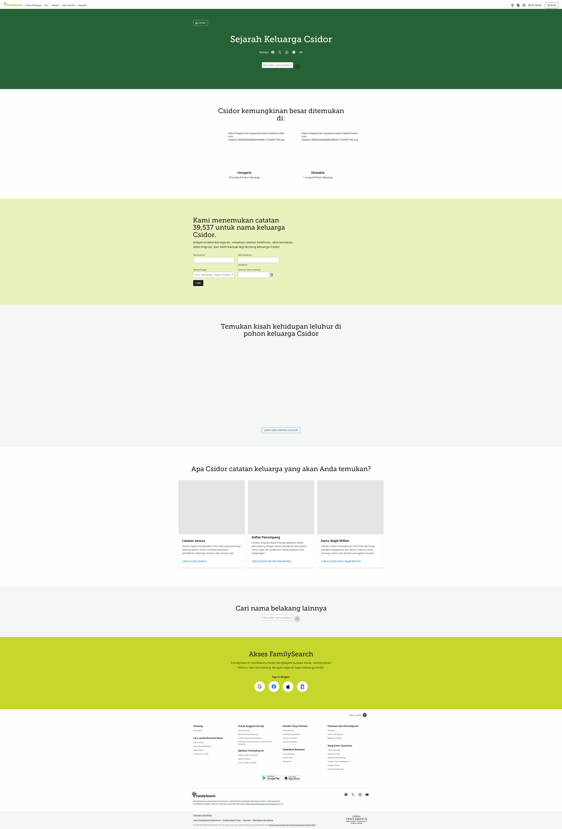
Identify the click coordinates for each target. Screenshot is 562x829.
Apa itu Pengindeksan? (202, 746)
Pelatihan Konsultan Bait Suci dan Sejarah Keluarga (255, 742)
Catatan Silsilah (334, 754)
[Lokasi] (512, 5)
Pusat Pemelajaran (335, 734)
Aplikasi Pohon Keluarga (248, 755)
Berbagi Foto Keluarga (337, 757)
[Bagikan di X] (280, 52)
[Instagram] (360, 795)
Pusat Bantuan (289, 754)
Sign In (551, 5)
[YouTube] (367, 795)
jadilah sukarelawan (268, 804)
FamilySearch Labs (200, 754)
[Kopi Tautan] (301, 52)
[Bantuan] (524, 5)
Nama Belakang (245, 255)
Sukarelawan (198, 750)
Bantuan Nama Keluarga (248, 734)
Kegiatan (82, 5)
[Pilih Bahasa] (518, 5)
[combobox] (213, 274)
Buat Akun (534, 5)
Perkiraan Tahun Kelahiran (249, 270)
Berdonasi (251, 804)
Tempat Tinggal (200, 270)
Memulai (331, 730)
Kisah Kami (197, 730)
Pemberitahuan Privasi (231, 820)
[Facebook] (274, 686)
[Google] (259, 686)
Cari (46, 5)
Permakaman (288, 730)
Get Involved (68, 5)
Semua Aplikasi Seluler (247, 762)
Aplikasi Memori (244, 759)
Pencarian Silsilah (290, 742)
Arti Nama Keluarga (336, 769)
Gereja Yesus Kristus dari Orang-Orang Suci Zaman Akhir (292, 825)
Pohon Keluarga (33, 5)
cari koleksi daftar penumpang (271, 561)
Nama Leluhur (199, 255)
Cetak (202, 23)
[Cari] (297, 66)
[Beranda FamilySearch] (13, 4)
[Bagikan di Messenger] (294, 52)
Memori (55, 5)
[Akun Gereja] (302, 686)
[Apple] (288, 686)
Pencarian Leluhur (290, 738)
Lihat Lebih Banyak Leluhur (281, 430)
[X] (353, 795)
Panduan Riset (333, 765)
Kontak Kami (288, 757)
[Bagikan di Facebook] (273, 52)
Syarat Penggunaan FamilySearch (207, 820)
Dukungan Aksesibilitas (202, 815)
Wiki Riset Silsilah (334, 738)
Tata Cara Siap (244, 730)
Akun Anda (287, 761)
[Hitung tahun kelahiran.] (272, 275)
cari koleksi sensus (194, 561)
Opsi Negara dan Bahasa (263, 820)
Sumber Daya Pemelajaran (338, 761)
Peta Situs (247, 820)
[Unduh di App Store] (292, 778)
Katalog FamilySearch (291, 734)
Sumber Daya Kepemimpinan (250, 738)
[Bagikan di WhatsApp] (287, 52)
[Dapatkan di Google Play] (271, 778)
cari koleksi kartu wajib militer (341, 561)
